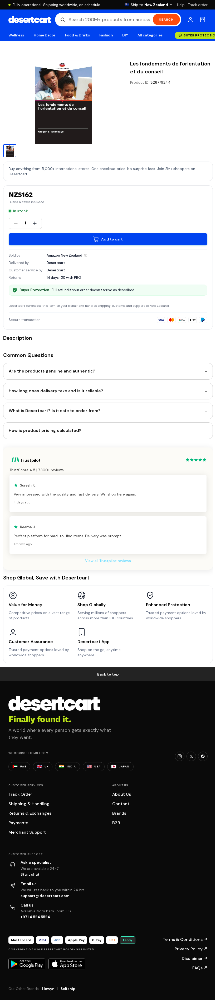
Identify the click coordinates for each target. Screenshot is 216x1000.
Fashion (105, 35)
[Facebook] (203, 756)
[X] (191, 756)
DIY (125, 35)
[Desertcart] (29, 19)
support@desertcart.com (45, 895)
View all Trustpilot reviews (108, 560)
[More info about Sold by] (85, 255)
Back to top (108, 674)
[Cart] (203, 19)
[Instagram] (179, 756)
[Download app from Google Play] (26, 964)
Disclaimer (195, 958)
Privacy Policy (191, 949)
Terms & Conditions (185, 939)
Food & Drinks (77, 35)
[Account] (190, 19)
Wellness (16, 35)
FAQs (200, 968)
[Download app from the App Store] (66, 964)
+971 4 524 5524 (35, 916)
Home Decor (45, 35)
